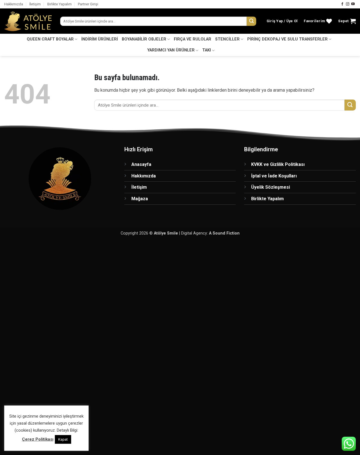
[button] (282, 21)
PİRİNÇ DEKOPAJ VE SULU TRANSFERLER (287, 39)
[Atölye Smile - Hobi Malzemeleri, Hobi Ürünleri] (28, 21)
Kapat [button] (63, 439)
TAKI (206, 50)
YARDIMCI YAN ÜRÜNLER (171, 50)
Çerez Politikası (37, 439)
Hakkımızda (13, 4)
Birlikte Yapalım (59, 4)
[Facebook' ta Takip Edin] (342, 4)
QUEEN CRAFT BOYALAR (50, 39)
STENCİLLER (227, 39)
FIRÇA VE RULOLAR (192, 39)
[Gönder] (251, 21)
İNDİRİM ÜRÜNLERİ (99, 39)
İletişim (35, 4)
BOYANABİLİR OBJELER (144, 39)
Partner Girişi (88, 4)
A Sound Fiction (224, 233)
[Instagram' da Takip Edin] (347, 4)
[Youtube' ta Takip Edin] (353, 4)
